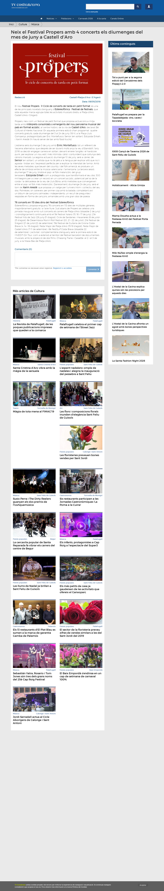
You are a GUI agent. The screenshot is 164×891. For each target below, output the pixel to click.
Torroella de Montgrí (46, 408)
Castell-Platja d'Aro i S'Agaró (85, 97)
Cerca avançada (92, 12)
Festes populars (67, 365)
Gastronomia (65, 495)
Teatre (15, 408)
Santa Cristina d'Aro (47, 365)
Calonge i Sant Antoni (92, 452)
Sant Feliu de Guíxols (93, 365)
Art (61, 408)
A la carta (101, 18)
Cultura (23, 24)
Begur (53, 539)
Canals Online (117, 18)
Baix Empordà (95, 670)
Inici (11, 24)
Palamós (52, 626)
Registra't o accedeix (62, 268)
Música (35, 24)
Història (16, 321)
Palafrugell (51, 321)
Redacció (20, 97)
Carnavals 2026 (85, 18)
